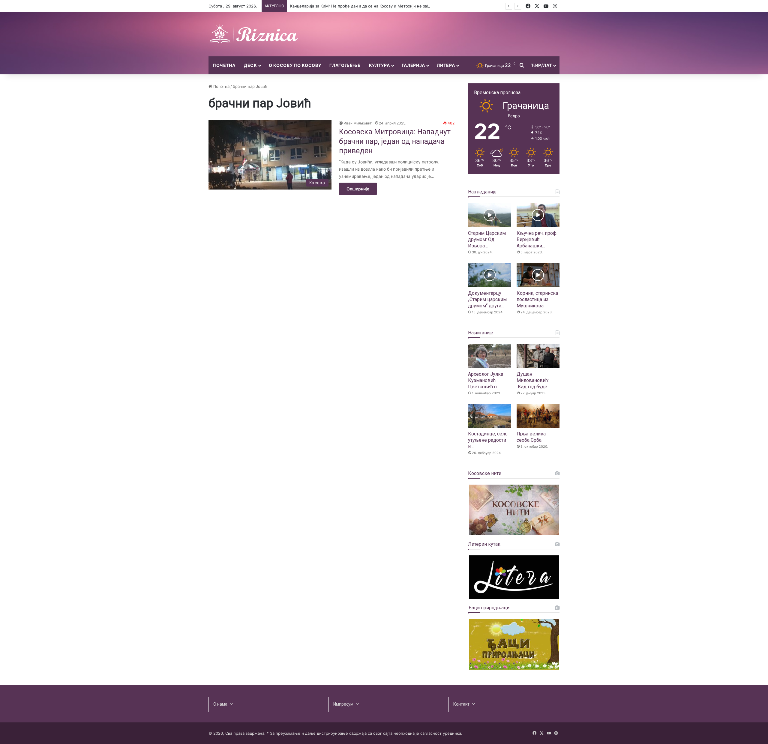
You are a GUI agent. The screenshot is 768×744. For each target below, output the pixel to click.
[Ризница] (253, 34)
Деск (250, 65)
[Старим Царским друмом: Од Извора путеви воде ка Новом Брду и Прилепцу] (489, 215)
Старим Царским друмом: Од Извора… (487, 239)
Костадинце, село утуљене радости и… (488, 440)
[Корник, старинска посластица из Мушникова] (538, 275)
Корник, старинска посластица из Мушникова (537, 299)
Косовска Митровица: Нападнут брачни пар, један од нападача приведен (395, 141)
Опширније (357, 188)
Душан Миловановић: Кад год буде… (533, 380)
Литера (446, 65)
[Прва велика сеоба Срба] (538, 416)
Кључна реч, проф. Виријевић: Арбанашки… (537, 239)
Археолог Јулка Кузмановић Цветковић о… (485, 380)
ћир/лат (541, 65)
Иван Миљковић (358, 123)
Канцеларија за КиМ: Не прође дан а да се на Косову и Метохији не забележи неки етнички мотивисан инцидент (401, 6)
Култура (379, 65)
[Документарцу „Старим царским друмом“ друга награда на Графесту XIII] (489, 275)
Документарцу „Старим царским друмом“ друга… (487, 299)
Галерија (413, 65)
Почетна (224, 65)
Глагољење (344, 65)
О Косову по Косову (295, 65)
